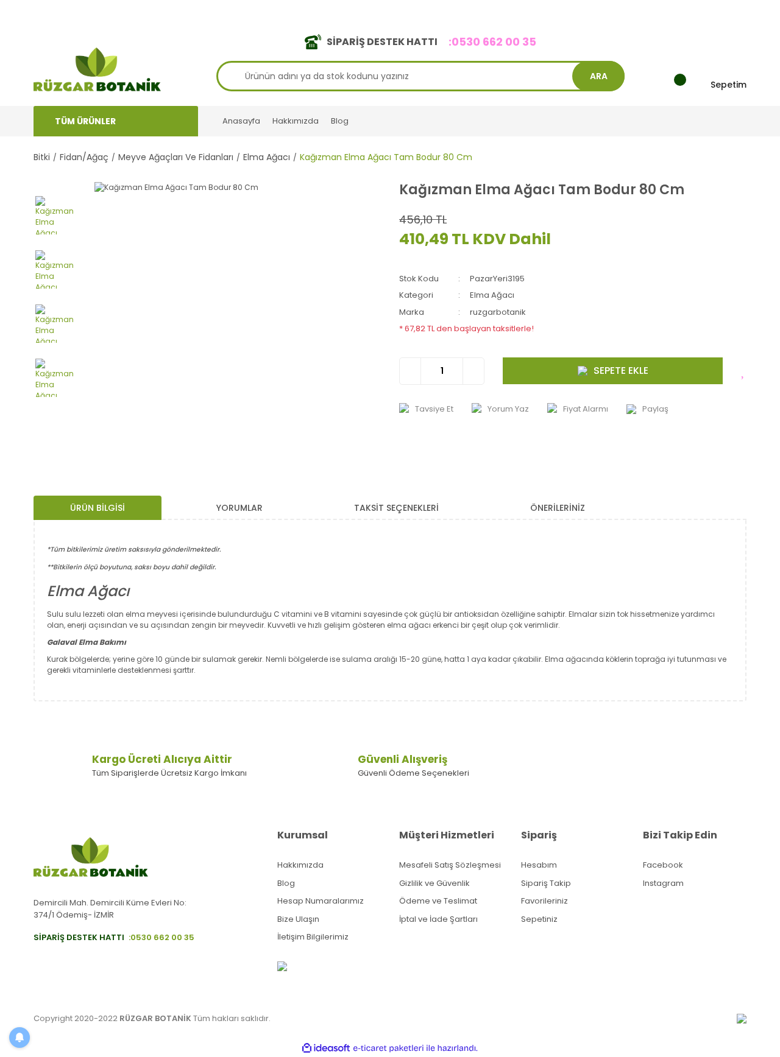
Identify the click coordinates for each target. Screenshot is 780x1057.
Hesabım (539, 865)
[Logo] (97, 68)
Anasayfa (241, 121)
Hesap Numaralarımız (320, 901)
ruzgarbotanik (498, 312)
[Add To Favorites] (743, 371)
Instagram (663, 883)
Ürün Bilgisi (97, 508)
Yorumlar (239, 508)
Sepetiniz (539, 919)
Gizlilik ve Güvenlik (434, 883)
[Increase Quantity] (473, 371)
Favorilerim (634, 11)
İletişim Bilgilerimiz (313, 937)
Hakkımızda (295, 121)
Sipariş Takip (546, 883)
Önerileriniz (557, 508)
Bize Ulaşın (298, 919)
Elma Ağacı (492, 295)
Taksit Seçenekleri (396, 508)
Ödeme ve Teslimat (438, 901)
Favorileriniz (544, 901)
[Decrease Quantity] (410, 371)
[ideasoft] (326, 1048)
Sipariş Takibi (571, 11)
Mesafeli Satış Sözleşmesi (450, 865)
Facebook (663, 865)
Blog (340, 121)
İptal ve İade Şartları (438, 919)
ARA (599, 76)
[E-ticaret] (388, 1047)
